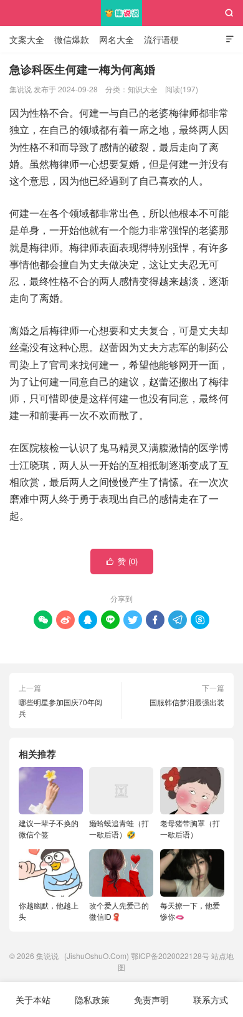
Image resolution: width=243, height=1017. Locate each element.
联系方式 (210, 999)
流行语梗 (161, 39)
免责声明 (151, 999)
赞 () (122, 561)
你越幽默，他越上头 (49, 911)
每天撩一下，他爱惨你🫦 (190, 911)
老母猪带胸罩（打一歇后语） (190, 828)
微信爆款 (71, 39)
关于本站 (33, 999)
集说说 (122, 13)
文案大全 (26, 39)
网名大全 (116, 39)
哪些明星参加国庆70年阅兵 (60, 707)
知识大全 (143, 89)
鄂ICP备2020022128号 (170, 955)
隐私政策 (92, 999)
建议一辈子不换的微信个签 (49, 828)
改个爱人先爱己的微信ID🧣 (119, 911)
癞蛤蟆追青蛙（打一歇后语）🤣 (119, 828)
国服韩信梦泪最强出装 (187, 701)
